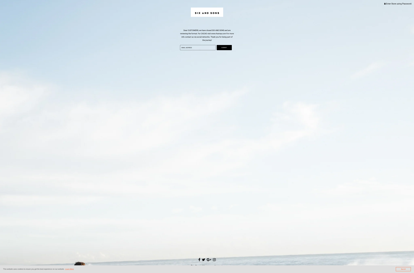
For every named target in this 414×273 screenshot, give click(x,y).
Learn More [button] (69, 269)
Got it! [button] (403, 269)
